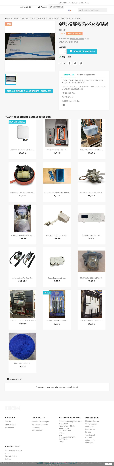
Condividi (69, 63)
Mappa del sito (37, 430)
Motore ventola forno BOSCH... (91, 192)
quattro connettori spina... (57, 321)
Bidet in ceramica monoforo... (91, 150)
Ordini (7, 453)
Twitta (75, 63)
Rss (12, 408)
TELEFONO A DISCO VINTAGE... (91, 278)
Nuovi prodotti (10, 424)
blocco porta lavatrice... (57, 278)
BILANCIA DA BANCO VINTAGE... (22, 235)
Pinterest (81, 63)
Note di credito (11, 456)
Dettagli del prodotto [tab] (86, 75)
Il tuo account (12, 446)
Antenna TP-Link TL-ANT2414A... (22, 150)
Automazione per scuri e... (22, 278)
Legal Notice (90, 429)
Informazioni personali (13, 450)
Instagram (17, 408)
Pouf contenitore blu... (22, 363)
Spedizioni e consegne (40, 422)
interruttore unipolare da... (57, 150)
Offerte (8, 422)
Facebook (7, 408)
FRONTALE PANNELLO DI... (91, 235)
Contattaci (36, 427)
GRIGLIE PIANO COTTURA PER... (91, 321)
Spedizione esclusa (77, 39)
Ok (109, 464)
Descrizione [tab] (69, 75)
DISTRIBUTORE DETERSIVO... (57, 235)
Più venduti (9, 427)
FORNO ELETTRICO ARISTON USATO (22, 321)
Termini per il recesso (40, 424)
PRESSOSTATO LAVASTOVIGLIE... (22, 192)
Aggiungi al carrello (82, 51)
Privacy (88, 432)
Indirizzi (8, 459)
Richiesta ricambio (92, 421)
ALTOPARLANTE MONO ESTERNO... (57, 192)
